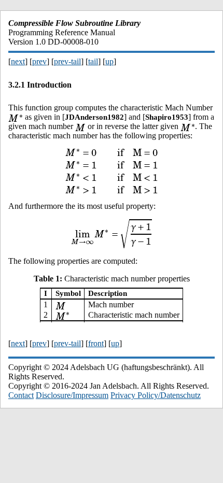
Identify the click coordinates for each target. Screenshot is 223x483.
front (96, 343)
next (18, 61)
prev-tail (67, 61)
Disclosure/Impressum (72, 395)
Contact (21, 395)
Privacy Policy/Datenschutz (155, 395)
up (109, 61)
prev (39, 61)
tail (93, 61)
